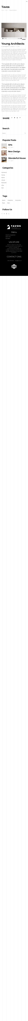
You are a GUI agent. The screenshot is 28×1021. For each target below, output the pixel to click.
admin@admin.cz (7, 46)
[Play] (3, 38)
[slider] (24, 38)
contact (8, 238)
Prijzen (3, 203)
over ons (8, 236)
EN (26, 1)
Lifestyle (3, 180)
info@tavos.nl (18, 260)
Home (2, 10)
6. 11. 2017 (10, 147)
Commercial (4, 172)
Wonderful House (17, 158)
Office (2, 185)
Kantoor (3, 177)
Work (6, 10)
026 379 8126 (10, 260)
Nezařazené (3, 182)
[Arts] (4, 146)
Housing (3, 175)
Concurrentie (18, 200)
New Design (14, 151)
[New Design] (4, 153)
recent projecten (10, 235)
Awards (3, 200)
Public (8, 203)
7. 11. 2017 (17, 46)
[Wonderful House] (4, 159)
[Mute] (21, 38)
